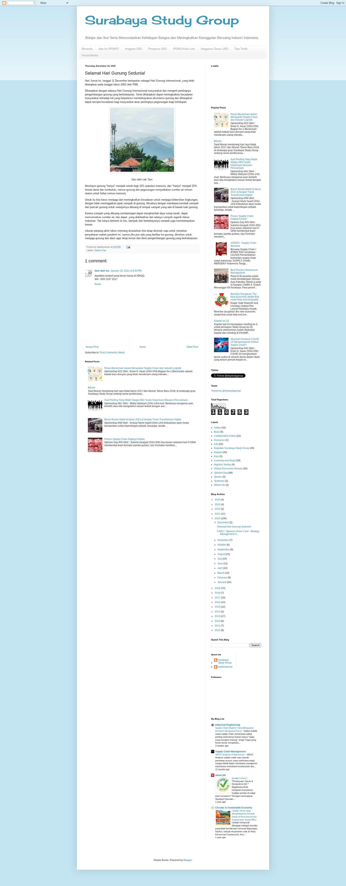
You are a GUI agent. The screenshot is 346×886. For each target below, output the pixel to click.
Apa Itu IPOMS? (109, 48)
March (221, 573)
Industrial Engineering (227, 724)
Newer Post (92, 347)
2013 (218, 616)
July (219, 558)
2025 (218, 499)
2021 (218, 513)
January (222, 582)
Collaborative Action (225, 435)
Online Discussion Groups (228, 468)
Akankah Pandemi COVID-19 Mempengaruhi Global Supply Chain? (245, 342)
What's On (219, 485)
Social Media (90, 55)
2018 (218, 592)
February (222, 577)
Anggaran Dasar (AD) (214, 48)
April (220, 568)
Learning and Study (224, 460)
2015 (218, 606)
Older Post (192, 347)
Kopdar (218, 452)
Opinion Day (100, 250)
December (223, 522)
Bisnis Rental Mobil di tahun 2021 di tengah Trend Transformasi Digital (142, 419)
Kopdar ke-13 (221, 320)
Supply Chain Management (230, 751)
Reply (98, 284)
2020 (218, 518)
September (223, 549)
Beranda (87, 48)
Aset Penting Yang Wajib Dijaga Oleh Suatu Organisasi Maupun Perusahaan (146, 400)
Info (216, 444)
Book (217, 431)
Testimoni (219, 481)
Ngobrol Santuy (222, 464)
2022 (218, 509)
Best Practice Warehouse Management (244, 271)
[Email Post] (128, 247)
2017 (218, 597)
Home (142, 347)
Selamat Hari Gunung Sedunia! (234, 526)
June (220, 563)
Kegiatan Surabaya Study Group (231, 448)
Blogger (187, 860)
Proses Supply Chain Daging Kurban (124, 439)
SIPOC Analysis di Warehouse (230, 754)
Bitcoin (91, 387)
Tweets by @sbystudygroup (226, 390)
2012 (218, 621)
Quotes (218, 476)
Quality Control (239, 778)
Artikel (217, 427)
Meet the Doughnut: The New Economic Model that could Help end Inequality (244, 297)
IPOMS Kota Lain (184, 48)
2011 (218, 625)
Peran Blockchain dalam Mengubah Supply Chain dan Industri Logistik (142, 368)
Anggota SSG (133, 48)
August (221, 554)
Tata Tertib (240, 48)
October (222, 544)
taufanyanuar (225, 666)
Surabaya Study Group (162, 20)
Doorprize (219, 440)
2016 (218, 602)
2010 (218, 630)
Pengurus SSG (157, 48)
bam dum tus (102, 270)
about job (220, 775)
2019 (218, 588)
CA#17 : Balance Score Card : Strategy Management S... (238, 532)
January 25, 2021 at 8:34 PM (126, 270)
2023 (218, 504)
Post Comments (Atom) (112, 352)
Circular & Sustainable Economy (233, 807)
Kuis (216, 456)
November (223, 540)
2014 (218, 611)
